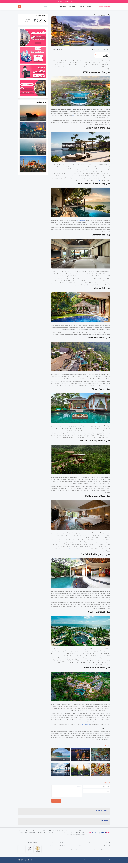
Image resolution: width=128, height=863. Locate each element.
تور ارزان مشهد (50, 846)
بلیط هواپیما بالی (92, 67)
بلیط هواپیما (107, 843)
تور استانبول (79, 846)
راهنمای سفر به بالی (85, 724)
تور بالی (74, 115)
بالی (98, 49)
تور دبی (51, 843)
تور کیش (94, 849)
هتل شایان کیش (62, 846)
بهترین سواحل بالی (80, 220)
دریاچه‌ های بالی (71, 549)
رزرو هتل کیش (62, 849)
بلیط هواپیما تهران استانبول (76, 849)
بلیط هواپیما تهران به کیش (76, 843)
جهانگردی (82, 6)
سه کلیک (88, 860)
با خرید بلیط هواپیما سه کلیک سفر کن (64, 1)
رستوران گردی (72, 6)
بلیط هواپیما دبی (92, 846)
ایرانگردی (90, 6)
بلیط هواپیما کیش (106, 846)
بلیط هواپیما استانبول (105, 849)
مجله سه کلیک (63, 6)
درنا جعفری (93, 49)
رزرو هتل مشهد (62, 843)
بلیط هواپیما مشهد (92, 843)
